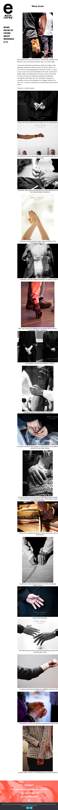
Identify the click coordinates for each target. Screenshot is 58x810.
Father (7, 33)
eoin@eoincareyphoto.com (29, 793)
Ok (27, 807)
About (7, 36)
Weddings (9, 39)
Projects (8, 30)
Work (6, 27)
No (31, 807)
